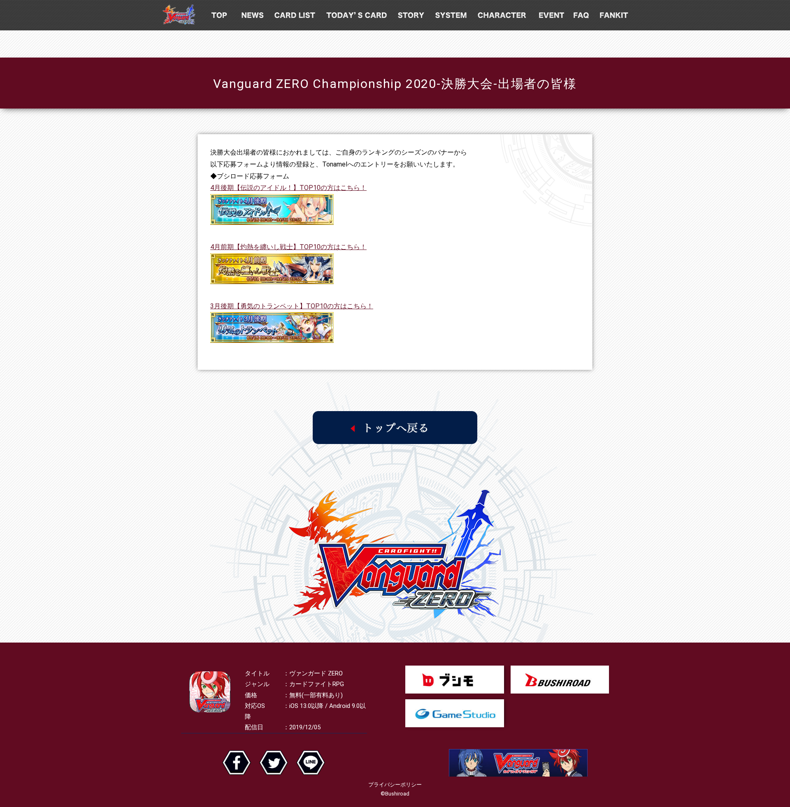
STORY (412, 15)
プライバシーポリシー (395, 785)
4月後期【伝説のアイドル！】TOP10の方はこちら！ (288, 188)
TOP (219, 15)
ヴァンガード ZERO (179, 15)
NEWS (253, 15)
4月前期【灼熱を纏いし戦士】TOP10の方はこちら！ (288, 247)
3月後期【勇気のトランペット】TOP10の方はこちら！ (291, 306)
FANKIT (615, 15)
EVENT (550, 15)
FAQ (582, 15)
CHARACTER (502, 15)
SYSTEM (451, 15)
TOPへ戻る (395, 427)
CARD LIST (295, 15)
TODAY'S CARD (357, 15)
